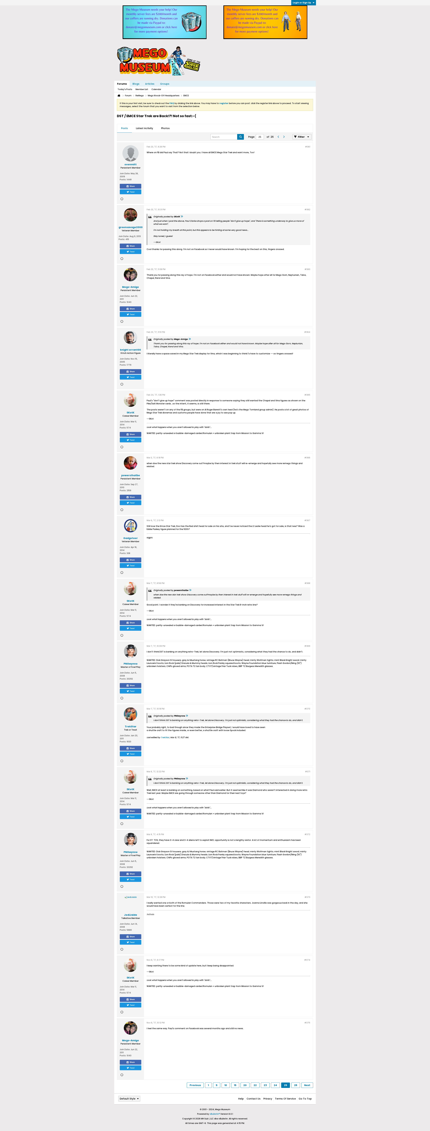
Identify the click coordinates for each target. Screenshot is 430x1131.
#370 (307, 708)
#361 (307, 146)
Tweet (132, 191)
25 (285, 1085)
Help (241, 1098)
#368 (307, 583)
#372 (307, 834)
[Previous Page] (278, 137)
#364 (307, 332)
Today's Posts (125, 89)
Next (307, 1085)
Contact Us (254, 1098)
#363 (307, 269)
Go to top (305, 1098)
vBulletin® (215, 1113)
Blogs (136, 84)
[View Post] (181, 216)
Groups (164, 84)
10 (225, 1085)
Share (132, 186)
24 (275, 1085)
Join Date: (125, 173)
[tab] (124, 128)
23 (265, 1085)
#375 (307, 1022)
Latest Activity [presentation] (144, 128)
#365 (307, 394)
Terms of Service (285, 1098)
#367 (307, 520)
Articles (149, 84)
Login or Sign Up (302, 2)
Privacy (267, 1098)
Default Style (127, 1098)
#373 (307, 897)
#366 (307, 457)
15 (235, 1085)
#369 (307, 646)
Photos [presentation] (165, 128)
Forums (122, 84)
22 (255, 1085)
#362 (307, 209)
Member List (142, 89)
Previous (195, 1085)
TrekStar (165, 737)
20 (245, 1085)
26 (295, 1085)
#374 (307, 959)
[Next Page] (284, 137)
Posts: (123, 179)
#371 (307, 771)
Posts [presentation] (124, 128)
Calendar (156, 89)
